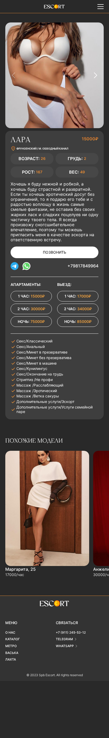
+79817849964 (82, 265)
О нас (10, 632)
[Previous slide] (14, 75)
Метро (11, 646)
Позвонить (54, 252)
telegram (64, 639)
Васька (11, 653)
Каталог (12, 639)
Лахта (10, 659)
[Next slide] (95, 75)
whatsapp (65, 646)
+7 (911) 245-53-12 (71, 632)
